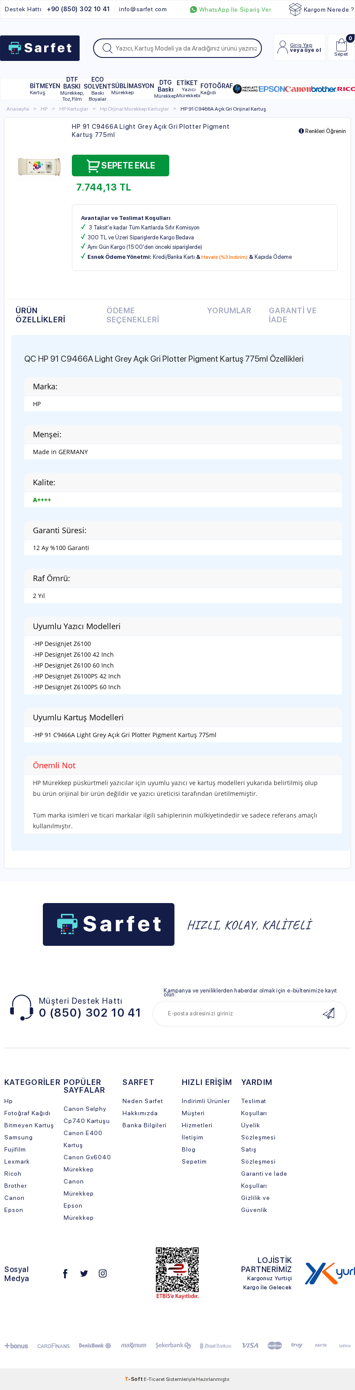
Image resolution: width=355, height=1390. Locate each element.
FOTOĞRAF (216, 89)
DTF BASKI (72, 89)
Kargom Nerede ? (329, 9)
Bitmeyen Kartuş (29, 1125)
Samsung (18, 1137)
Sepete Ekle (128, 165)
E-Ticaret (154, 1379)
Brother (15, 1185)
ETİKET (188, 89)
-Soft (134, 1379)
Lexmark (17, 1161)
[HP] (246, 89)
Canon (14, 1197)
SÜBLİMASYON (132, 89)
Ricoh (13, 1173)
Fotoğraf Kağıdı (27, 1113)
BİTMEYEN (45, 89)
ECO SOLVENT (97, 89)
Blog (189, 1149)
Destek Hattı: (57, 9)
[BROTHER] (324, 89)
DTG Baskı (165, 89)
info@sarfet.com (143, 9)
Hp (8, 1100)
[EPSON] (272, 89)
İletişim (192, 1137)
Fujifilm (15, 1149)
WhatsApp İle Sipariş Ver (235, 9)
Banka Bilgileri (145, 1125)
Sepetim (194, 1161)
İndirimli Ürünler (206, 1100)
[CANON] (298, 89)
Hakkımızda (140, 1113)
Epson (13, 1209)
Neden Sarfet (143, 1100)
